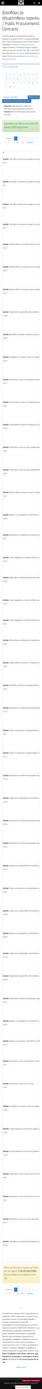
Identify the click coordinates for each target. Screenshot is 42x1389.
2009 (9, 67)
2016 (26, 64)
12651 (5, 451)
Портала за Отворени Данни (22, 45)
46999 (6, 980)
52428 (5, 666)
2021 (10, 64)
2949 (5, 496)
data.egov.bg (20, 53)
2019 (16, 64)
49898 (6, 1245)
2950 (5, 293)
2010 (6, 67)
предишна (9, 138)
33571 (5, 1002)
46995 (6, 869)
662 (5, 163)
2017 (23, 64)
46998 (6, 316)
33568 (6, 824)
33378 (6, 779)
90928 (6, 428)
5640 (5, 1087)
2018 (19, 64)
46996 (6, 914)
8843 (5, 1200)
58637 (5, 271)
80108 (5, 338)
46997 (6, 802)
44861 (5, 1132)
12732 (5, 734)
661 (5, 185)
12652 (5, 474)
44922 (5, 1155)
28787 (5, 644)
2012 (38, 64)
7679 (5, 383)
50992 (5, 361)
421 (18, 142)
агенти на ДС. (12, 59)
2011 (3, 67)
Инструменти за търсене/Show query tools (17, 101)
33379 (6, 712)
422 (23, 142)
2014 (32, 64)
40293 (6, 248)
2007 (16, 67)
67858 (5, 519)
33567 (5, 581)
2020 (13, 64)
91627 (5, 406)
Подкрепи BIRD (21, 1367)
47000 (6, 957)
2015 (29, 64)
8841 (5, 1178)
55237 (5, 624)
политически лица (31, 56)
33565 (5, 847)
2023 (3, 64)
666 (5, 228)
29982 (5, 1110)
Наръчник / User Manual (31, 1381)
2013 (35, 64)
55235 (5, 604)
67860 (6, 1025)
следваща (29, 142)
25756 (5, 689)
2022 (7, 64)
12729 (5, 892)
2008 (13, 67)
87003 (6, 1045)
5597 (5, 539)
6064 (5, 1223)
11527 (5, 1065)
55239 (5, 561)
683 (5, 208)
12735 (5, 757)
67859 (5, 937)
